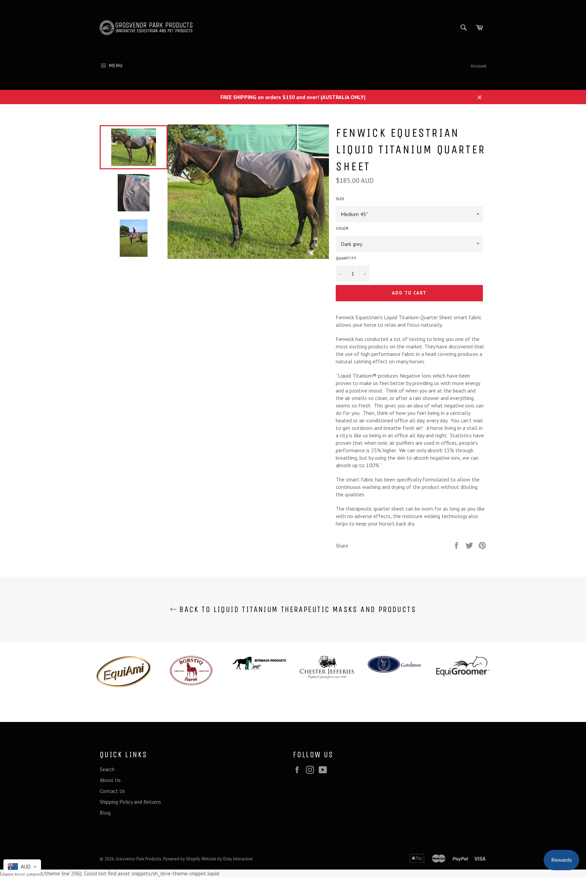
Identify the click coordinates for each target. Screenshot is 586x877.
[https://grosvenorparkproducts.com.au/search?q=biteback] (256, 663)
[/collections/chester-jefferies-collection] (323, 667)
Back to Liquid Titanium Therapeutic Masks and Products (296, 609)
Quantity (346, 258)
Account (478, 66)
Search (107, 769)
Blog (105, 812)
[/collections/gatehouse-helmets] (391, 664)
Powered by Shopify (181, 859)
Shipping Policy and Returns (130, 801)
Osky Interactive (238, 859)
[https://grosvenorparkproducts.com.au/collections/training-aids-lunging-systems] (120, 672)
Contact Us (112, 790)
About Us (110, 780)
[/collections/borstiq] (188, 670)
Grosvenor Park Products (138, 859)
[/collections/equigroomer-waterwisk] (459, 666)
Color (342, 228)
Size (340, 198)
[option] (120, 672)
